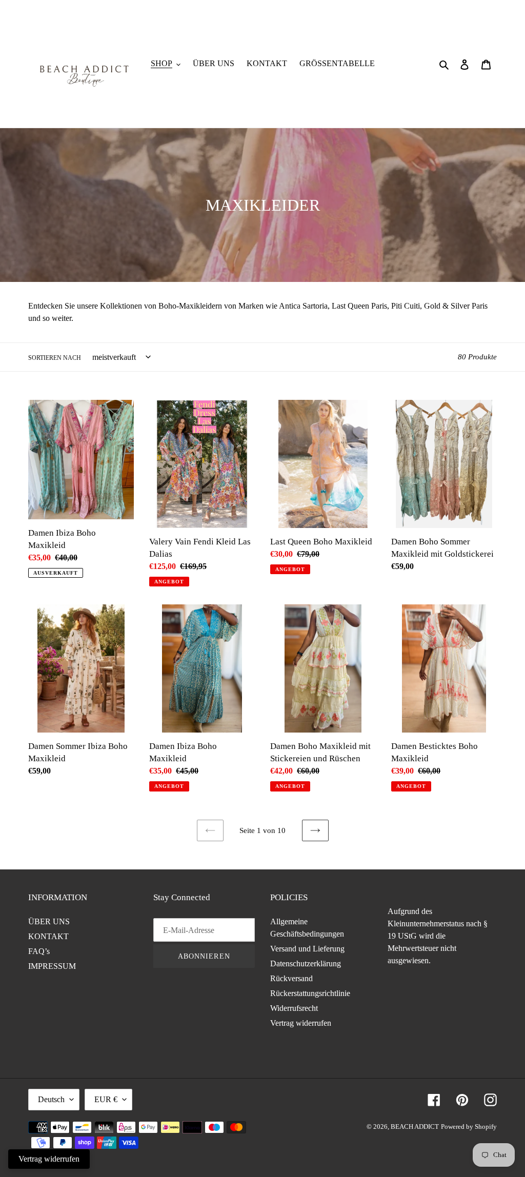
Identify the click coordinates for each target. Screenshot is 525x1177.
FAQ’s (39, 951)
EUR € (105, 1099)
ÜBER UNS (49, 921)
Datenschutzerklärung (305, 963)
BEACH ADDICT (415, 1126)
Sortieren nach (54, 357)
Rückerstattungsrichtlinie (310, 993)
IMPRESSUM (52, 966)
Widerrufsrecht (294, 1008)
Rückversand (291, 978)
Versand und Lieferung (307, 948)
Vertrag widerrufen (300, 1023)
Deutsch (51, 1099)
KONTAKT (48, 936)
